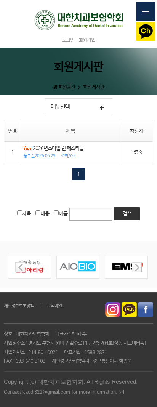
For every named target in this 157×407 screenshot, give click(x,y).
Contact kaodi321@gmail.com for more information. (61, 392)
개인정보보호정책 (19, 305)
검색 (127, 213)
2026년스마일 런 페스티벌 (58, 148)
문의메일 (54, 305)
